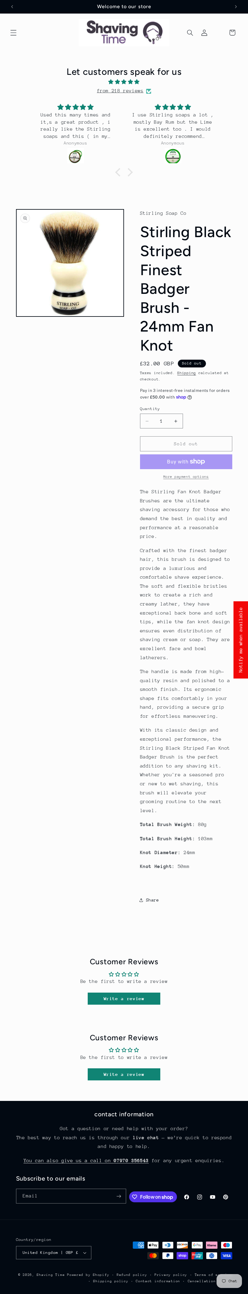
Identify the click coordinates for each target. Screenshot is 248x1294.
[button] (13, 33)
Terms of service (213, 1275)
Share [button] (152, 900)
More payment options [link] (186, 477)
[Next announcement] (236, 6)
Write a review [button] (124, 998)
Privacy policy (171, 1275)
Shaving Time (51, 1275)
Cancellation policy (210, 1281)
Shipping (186, 373)
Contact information (158, 1281)
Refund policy (132, 1275)
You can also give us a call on (86, 1160)
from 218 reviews (120, 91)
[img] (124, 82)
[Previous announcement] (12, 6)
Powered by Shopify (88, 1275)
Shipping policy (110, 1281)
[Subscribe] (119, 1196)
